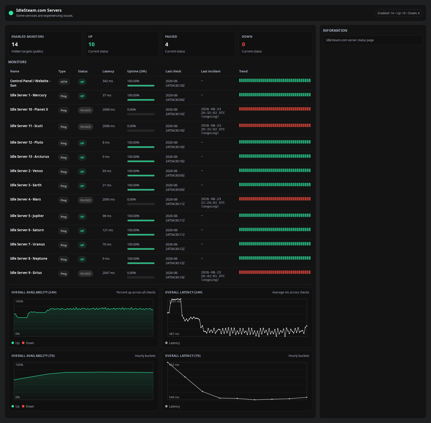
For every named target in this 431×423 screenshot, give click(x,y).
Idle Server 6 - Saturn (27, 230)
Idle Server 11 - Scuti (26, 126)
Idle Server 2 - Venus (26, 171)
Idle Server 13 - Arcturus (29, 156)
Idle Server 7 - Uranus (27, 244)
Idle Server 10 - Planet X (29, 109)
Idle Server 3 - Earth (26, 185)
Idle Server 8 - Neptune (28, 258)
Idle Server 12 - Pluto (26, 142)
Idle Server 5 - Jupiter (27, 215)
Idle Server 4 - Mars (25, 199)
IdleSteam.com (31, 10)
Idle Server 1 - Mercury (28, 95)
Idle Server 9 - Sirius (26, 272)
